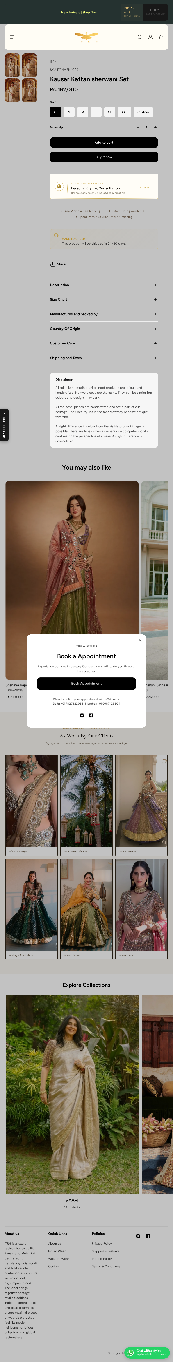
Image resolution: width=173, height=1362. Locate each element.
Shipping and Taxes (66, 358)
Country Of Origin (65, 329)
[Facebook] (91, 715)
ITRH (53, 62)
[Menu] (11, 37)
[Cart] (161, 37)
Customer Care (62, 343)
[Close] (140, 640)
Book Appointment (86, 683)
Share (61, 264)
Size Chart (58, 299)
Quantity (56, 127)
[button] (4, 425)
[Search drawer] (139, 37)
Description (59, 285)
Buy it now (104, 157)
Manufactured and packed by (74, 314)
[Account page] (150, 37)
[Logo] (86, 37)
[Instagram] (82, 715)
